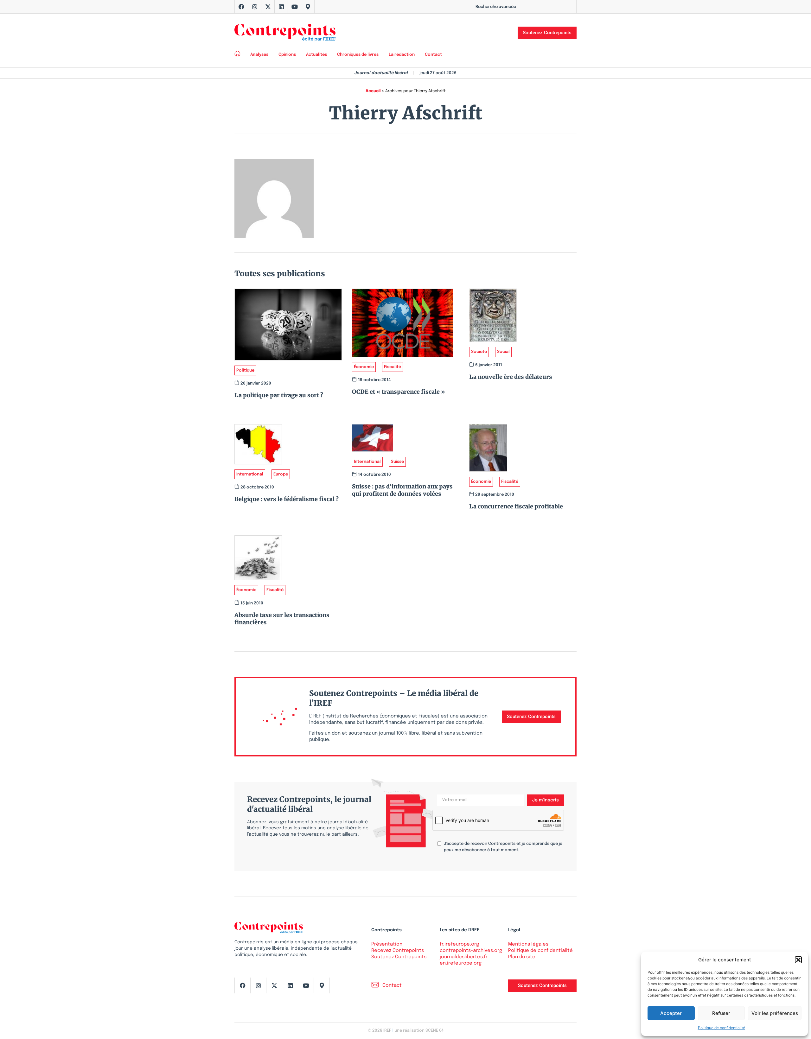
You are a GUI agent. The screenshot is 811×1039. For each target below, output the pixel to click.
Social (503, 352)
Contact (433, 55)
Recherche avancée (496, 7)
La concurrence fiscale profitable (516, 506)
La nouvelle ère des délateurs (510, 376)
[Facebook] (241, 6)
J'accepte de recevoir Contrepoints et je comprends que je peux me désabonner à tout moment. (503, 847)
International (249, 474)
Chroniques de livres (358, 55)
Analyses (259, 55)
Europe (280, 474)
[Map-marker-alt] (308, 6)
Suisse (397, 462)
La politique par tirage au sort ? (278, 395)
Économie (364, 367)
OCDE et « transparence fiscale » (398, 391)
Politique (245, 370)
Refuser (721, 1013)
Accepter (671, 1013)
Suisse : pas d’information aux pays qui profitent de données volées (402, 490)
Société (479, 352)
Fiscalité (392, 367)
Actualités (316, 55)
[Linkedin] (281, 6)
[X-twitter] (268, 6)
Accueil (373, 91)
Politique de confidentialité (721, 1027)
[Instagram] (254, 6)
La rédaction (402, 55)
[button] (798, 960)
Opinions (287, 55)
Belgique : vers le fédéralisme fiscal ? (286, 499)
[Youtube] (294, 6)
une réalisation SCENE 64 (419, 1031)
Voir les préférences (774, 1013)
